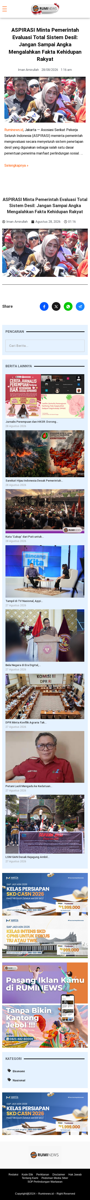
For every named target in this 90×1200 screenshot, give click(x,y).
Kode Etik (27, 1174)
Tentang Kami (30, 1178)
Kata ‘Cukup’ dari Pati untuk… (24, 536)
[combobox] (45, 346)
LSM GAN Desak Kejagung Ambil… (27, 857)
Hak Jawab (75, 1174)
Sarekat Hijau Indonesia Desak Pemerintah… (34, 480)
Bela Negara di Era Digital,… (23, 665)
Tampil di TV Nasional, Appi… (24, 601)
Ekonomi (19, 1071)
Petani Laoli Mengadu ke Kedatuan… (28, 786)
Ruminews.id (13, 130)
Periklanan (42, 1174)
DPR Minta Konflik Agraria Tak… (26, 722)
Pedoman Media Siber (55, 1178)
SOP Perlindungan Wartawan (45, 1181)
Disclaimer (58, 1174)
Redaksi (13, 1174)
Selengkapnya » (16, 165)
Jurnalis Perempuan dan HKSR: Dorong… (31, 421)
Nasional (19, 1080)
